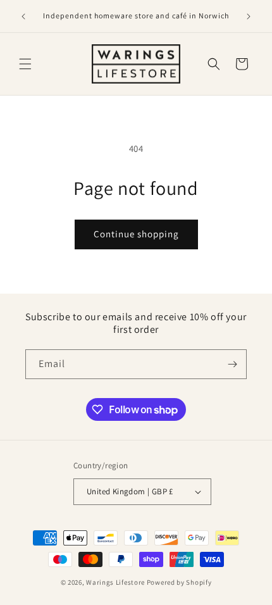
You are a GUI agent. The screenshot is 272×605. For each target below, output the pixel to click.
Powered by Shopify (179, 582)
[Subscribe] (232, 364)
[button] (25, 64)
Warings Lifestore (115, 582)
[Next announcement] (249, 16)
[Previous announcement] (23, 16)
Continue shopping (136, 234)
